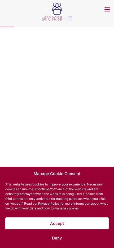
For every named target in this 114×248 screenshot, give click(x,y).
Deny (57, 238)
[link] (57, 19)
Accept (57, 223)
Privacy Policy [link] (49, 203)
